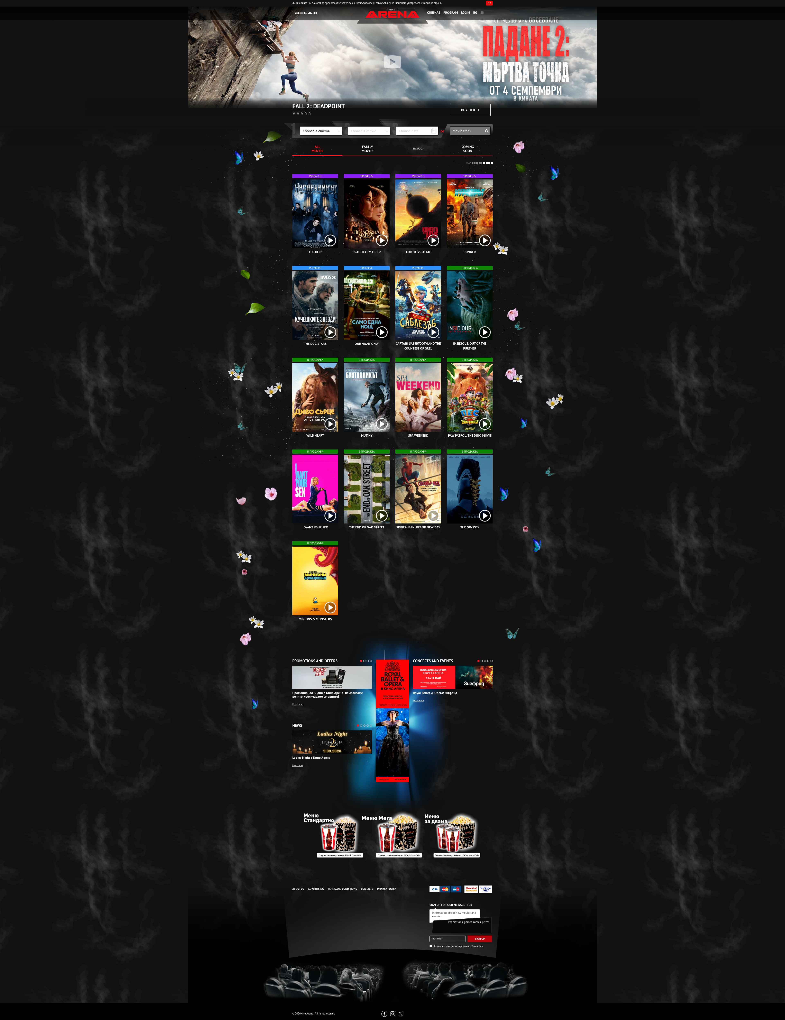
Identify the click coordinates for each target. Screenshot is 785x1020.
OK (489, 3)
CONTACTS (367, 889)
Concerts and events (433, 661)
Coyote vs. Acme (418, 252)
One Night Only (367, 344)
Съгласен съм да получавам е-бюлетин (458, 946)
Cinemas (433, 12)
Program (450, 12)
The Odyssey (469, 527)
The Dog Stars (315, 344)
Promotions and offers (315, 661)
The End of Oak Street (367, 527)
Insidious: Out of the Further (469, 346)
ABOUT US (298, 889)
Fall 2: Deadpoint (318, 106)
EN (482, 12)
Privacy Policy (386, 889)
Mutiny (367, 435)
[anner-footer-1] (392, 834)
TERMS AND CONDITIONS (342, 889)
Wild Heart (315, 435)
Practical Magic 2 (367, 252)
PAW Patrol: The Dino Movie (470, 435)
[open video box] (330, 240)
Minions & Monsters (315, 619)
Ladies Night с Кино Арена (311, 758)
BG (475, 12)
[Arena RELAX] (306, 13)
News (297, 725)
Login (465, 12)
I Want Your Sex (315, 527)
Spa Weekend (418, 435)
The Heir (315, 252)
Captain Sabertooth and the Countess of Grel (418, 346)
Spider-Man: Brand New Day (418, 527)
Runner (470, 252)
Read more (297, 704)
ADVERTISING (316, 889)
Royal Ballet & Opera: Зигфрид (435, 693)
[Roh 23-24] (392, 721)
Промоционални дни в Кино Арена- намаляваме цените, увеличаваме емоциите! (327, 694)
